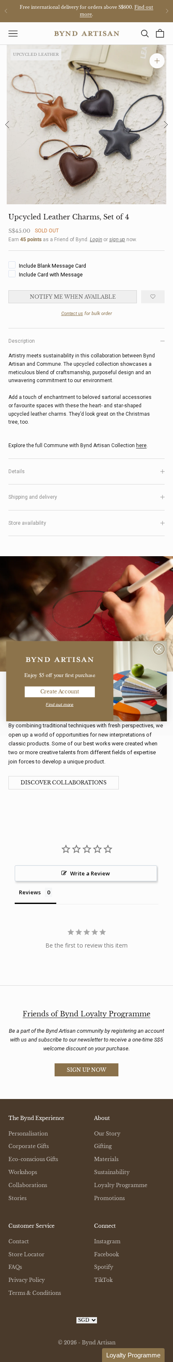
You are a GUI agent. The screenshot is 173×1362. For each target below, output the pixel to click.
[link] (60, 660)
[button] (133, 1355)
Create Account (59, 691)
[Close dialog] (159, 648)
